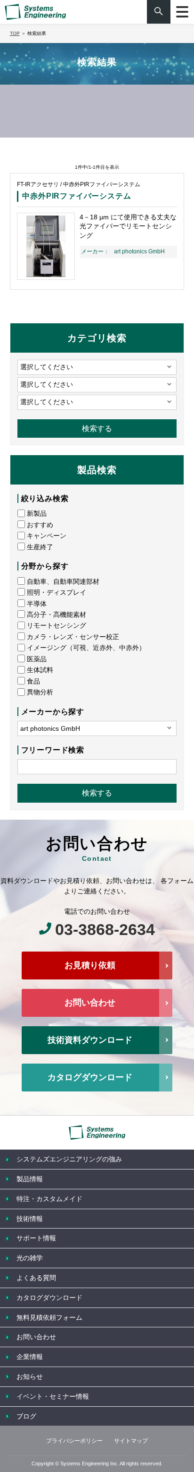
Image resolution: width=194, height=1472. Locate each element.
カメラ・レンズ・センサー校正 (73, 637)
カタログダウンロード (90, 1077)
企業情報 (29, 1356)
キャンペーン (46, 535)
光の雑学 (29, 1258)
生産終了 (40, 547)
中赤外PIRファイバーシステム (76, 196)
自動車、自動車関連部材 (63, 581)
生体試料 (40, 670)
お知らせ (29, 1376)
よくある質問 (36, 1278)
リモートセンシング (56, 625)
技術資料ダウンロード (90, 1040)
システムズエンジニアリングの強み (69, 1159)
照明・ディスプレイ (56, 592)
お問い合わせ (90, 1002)
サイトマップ (131, 1440)
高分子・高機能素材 (56, 614)
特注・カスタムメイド (49, 1199)
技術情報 (29, 1218)
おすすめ (40, 524)
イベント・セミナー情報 (52, 1396)
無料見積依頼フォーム (49, 1317)
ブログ (26, 1416)
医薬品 (37, 659)
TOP (15, 33)
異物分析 (40, 692)
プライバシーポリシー (74, 1440)
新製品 (37, 513)
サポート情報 (36, 1238)
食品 (33, 681)
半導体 (37, 603)
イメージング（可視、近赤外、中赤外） (86, 647)
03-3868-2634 (105, 929)
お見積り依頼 (90, 965)
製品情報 (29, 1179)
